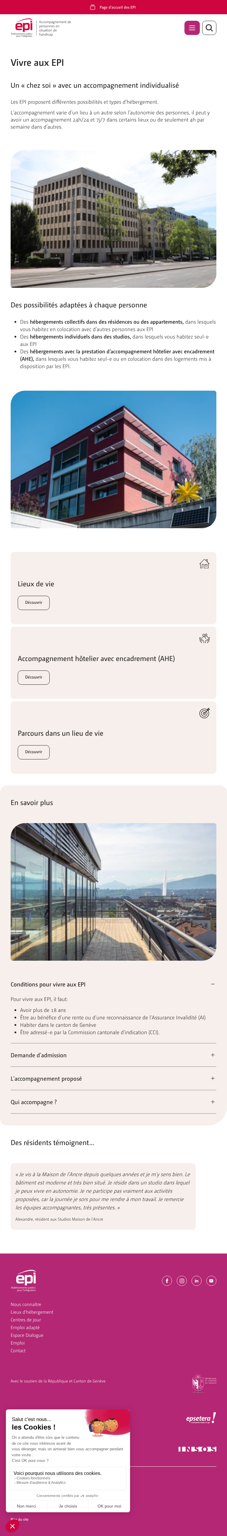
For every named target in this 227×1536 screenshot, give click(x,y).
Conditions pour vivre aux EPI (48, 984)
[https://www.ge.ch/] (204, 1382)
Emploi (18, 1342)
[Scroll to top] (213, 1522)
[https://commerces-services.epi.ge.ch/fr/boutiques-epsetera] (201, 1418)
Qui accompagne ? (34, 1102)
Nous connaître (26, 1304)
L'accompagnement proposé (46, 1078)
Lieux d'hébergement (32, 1312)
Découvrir (33, 602)
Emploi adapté (25, 1327)
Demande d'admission (39, 1055)
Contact (18, 1350)
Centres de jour (26, 1319)
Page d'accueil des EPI (118, 6)
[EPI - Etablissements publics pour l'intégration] (24, 1281)
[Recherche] (209, 28)
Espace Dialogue (27, 1335)
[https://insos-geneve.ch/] (197, 1448)
